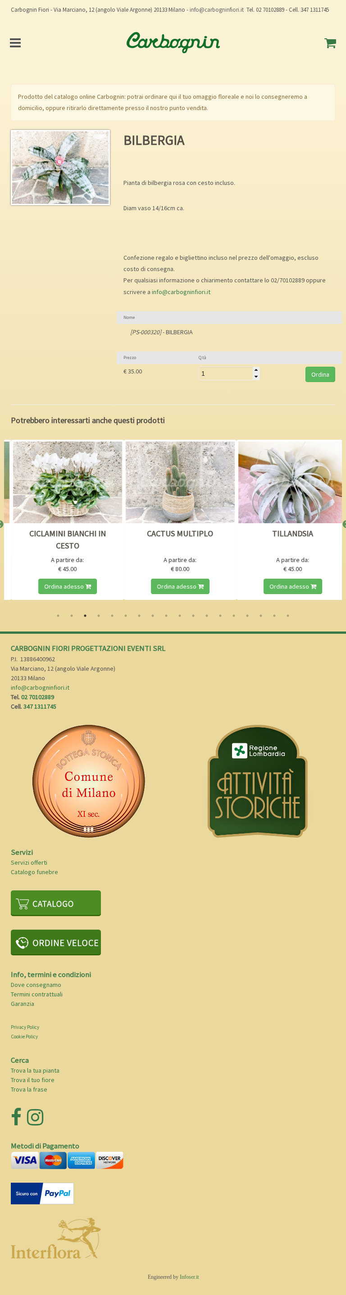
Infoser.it (189, 1277)
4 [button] (98, 615)
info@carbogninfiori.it (217, 10)
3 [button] (85, 615)
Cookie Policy (24, 1036)
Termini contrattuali (37, 994)
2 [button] (71, 615)
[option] (77, 524)
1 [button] (58, 615)
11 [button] (193, 615)
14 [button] (233, 615)
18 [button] (287, 615)
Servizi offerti (29, 862)
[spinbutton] (229, 373)
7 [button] (139, 615)
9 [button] (166, 615)
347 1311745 (39, 706)
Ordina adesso (74, 586)
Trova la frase (29, 1089)
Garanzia (22, 1004)
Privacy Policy (25, 1027)
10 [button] (179, 615)
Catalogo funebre (34, 872)
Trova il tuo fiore (33, 1080)
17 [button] (274, 615)
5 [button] (112, 615)
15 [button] (247, 615)
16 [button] (260, 615)
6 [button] (125, 615)
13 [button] (220, 615)
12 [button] (206, 615)
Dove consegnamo (36, 985)
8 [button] (152, 615)
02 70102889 (37, 697)
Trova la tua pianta (35, 1070)
